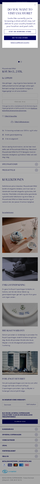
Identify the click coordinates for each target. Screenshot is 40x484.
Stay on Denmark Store (20, 31)
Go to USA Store (20, 38)
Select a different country (20, 42)
